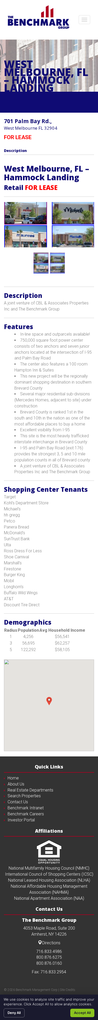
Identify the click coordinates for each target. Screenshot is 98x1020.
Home (13, 778)
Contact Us (18, 801)
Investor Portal (21, 819)
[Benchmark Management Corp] (38, 17)
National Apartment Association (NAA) (49, 898)
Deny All (14, 1013)
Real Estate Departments (30, 790)
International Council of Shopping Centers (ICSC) (49, 874)
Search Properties (24, 795)
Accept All (82, 1013)
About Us (16, 784)
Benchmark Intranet (26, 807)
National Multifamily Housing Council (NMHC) (49, 868)
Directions (51, 942)
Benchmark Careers (26, 813)
